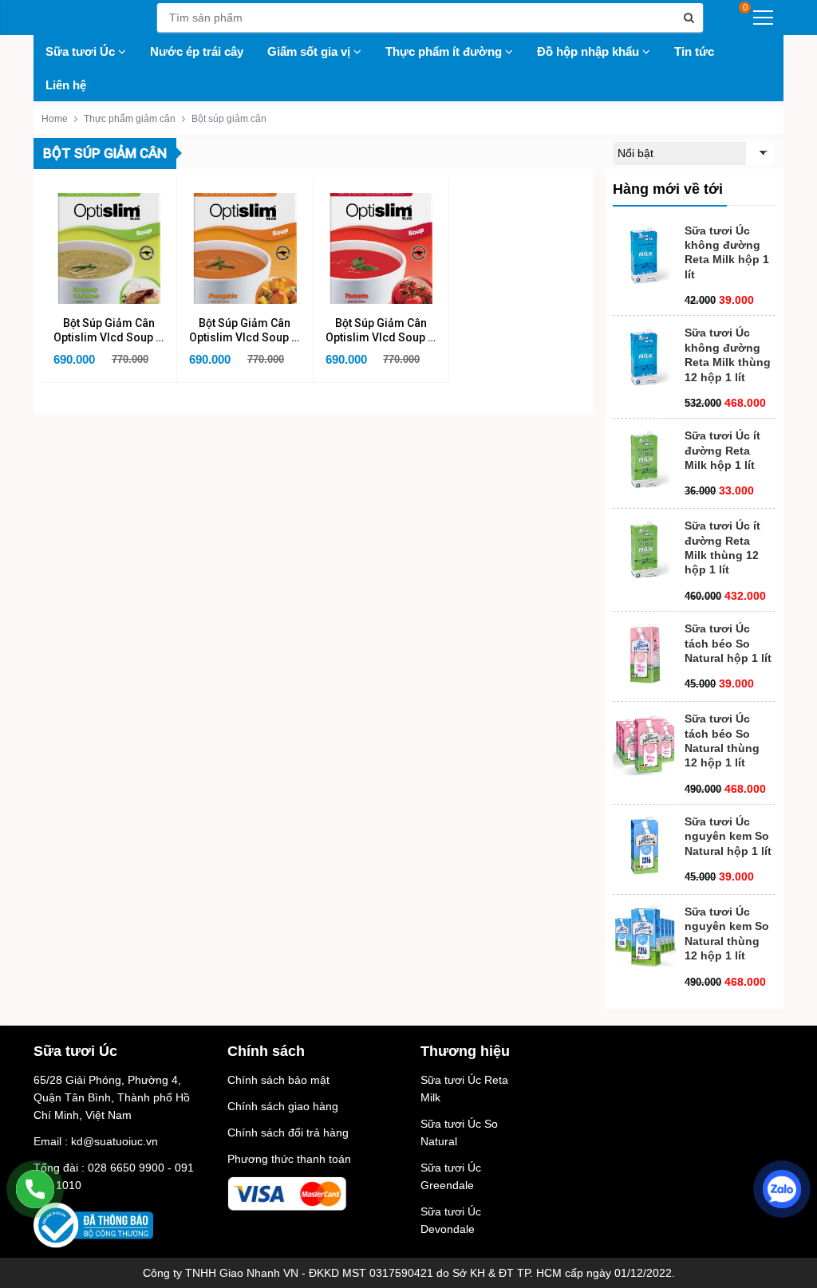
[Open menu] (763, 18)
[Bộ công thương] (93, 1224)
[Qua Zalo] (782, 1189)
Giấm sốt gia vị (310, 51)
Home (54, 118)
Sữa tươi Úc (81, 51)
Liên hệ (65, 85)
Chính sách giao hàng (282, 1106)
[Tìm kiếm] (688, 17)
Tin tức (694, 51)
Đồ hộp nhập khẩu (589, 51)
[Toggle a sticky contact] (35, 1189)
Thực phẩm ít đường (445, 51)
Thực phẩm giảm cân (130, 118)
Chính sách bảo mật (278, 1079)
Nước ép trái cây (196, 51)
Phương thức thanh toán (289, 1158)
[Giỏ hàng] (731, 17)
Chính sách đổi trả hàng (288, 1132)
